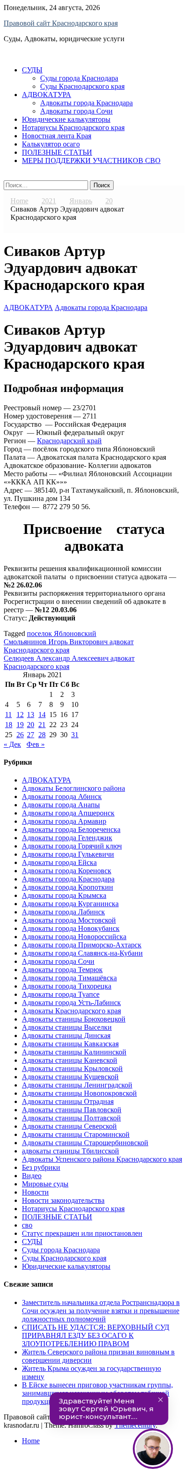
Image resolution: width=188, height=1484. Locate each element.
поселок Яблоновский (61, 633)
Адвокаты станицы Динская (66, 1035)
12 (20, 714)
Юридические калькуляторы (66, 119)
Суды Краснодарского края (82, 86)
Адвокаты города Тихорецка (66, 986)
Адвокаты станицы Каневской (69, 1060)
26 (20, 735)
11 (8, 714)
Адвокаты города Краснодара (86, 103)
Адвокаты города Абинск (62, 796)
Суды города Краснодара (79, 78)
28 (42, 735)
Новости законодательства (63, 1200)
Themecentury (135, 1425)
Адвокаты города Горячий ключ (72, 846)
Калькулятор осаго (51, 144)
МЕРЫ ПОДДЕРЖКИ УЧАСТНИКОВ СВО (91, 160)
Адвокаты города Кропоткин (67, 887)
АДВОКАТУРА (46, 94)
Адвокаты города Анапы (61, 805)
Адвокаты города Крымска (64, 895)
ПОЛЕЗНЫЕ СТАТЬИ (57, 152)
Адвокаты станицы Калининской (74, 1052)
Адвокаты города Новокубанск (71, 928)
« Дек (12, 744)
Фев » (35, 744)
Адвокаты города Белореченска (71, 829)
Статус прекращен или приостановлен (82, 1233)
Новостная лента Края (56, 136)
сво (27, 1225)
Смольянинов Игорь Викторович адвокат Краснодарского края (69, 646)
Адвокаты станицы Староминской (76, 1134)
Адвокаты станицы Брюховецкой (73, 1019)
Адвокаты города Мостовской (69, 920)
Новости (35, 1192)
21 (42, 724)
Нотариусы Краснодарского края (73, 127)
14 (42, 714)
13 (30, 714)
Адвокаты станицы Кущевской (70, 1077)
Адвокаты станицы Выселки (67, 1027)
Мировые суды (45, 1184)
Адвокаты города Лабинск (63, 912)
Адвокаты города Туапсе (60, 994)
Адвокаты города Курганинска (70, 904)
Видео (32, 1176)
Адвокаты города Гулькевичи (68, 854)
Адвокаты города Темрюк (62, 969)
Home (31, 1441)
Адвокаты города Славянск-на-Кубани (82, 953)
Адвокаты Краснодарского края (71, 1011)
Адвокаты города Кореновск (66, 871)
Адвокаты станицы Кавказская (70, 1044)
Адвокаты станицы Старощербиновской (85, 1143)
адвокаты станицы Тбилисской (70, 1151)
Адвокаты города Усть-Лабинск (71, 1002)
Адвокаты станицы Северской (69, 1126)
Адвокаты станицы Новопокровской (79, 1093)
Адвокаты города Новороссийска (74, 936)
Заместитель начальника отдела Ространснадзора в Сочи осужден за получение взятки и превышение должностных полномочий (101, 1311)
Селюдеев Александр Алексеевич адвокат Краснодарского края (69, 662)
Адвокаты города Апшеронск (68, 813)
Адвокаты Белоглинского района (73, 788)
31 (74, 735)
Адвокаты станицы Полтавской (71, 1118)
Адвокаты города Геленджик (67, 838)
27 (30, 735)
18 (8, 724)
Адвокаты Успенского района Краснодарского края (102, 1159)
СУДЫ (32, 70)
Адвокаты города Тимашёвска (69, 978)
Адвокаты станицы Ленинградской (77, 1085)
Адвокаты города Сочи (76, 111)
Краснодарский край (69, 441)
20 (30, 724)
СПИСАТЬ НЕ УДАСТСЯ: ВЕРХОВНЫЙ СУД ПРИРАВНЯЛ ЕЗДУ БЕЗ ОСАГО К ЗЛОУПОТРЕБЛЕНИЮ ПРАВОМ (95, 1335)
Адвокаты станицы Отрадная (68, 1101)
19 (20, 724)
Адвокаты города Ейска (59, 862)
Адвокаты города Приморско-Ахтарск (81, 945)
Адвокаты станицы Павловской (71, 1110)
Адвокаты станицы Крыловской (72, 1068)
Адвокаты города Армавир (64, 821)
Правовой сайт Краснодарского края (61, 23)
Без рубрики (41, 1167)
